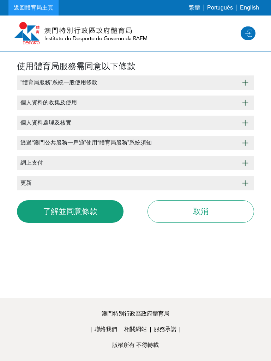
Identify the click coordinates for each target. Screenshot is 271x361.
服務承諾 (165, 329)
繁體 (194, 8)
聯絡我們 (106, 329)
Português (220, 8)
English (249, 8)
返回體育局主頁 (33, 8)
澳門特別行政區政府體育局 (135, 314)
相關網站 (135, 329)
